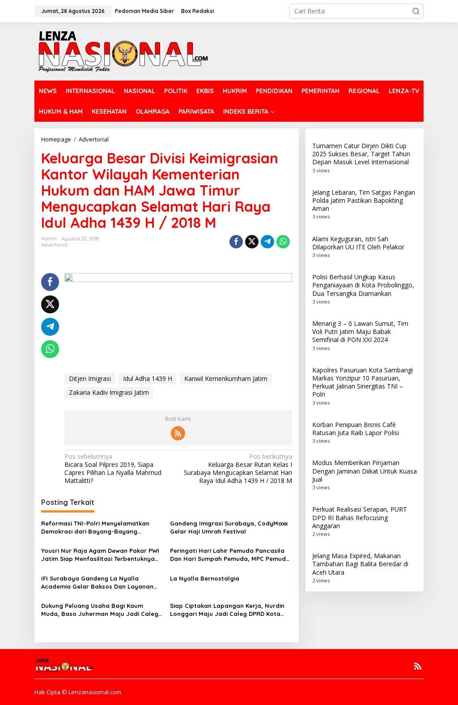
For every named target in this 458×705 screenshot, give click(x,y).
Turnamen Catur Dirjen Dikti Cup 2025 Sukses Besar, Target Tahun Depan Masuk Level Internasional (361, 153)
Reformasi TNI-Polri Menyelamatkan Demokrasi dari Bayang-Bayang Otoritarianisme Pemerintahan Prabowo (100, 527)
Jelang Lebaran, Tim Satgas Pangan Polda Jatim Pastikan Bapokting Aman (363, 200)
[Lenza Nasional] (122, 51)
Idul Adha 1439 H (147, 378)
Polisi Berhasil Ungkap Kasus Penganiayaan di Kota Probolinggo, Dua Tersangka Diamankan (363, 285)
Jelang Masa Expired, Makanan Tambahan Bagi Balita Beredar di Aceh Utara (360, 563)
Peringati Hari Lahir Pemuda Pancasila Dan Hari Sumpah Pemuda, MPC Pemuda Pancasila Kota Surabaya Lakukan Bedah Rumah (230, 555)
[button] (416, 11)
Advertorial (54, 245)
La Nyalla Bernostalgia (204, 578)
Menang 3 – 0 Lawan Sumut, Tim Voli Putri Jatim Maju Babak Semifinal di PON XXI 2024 (360, 331)
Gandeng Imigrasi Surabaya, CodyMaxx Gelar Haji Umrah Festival (229, 527)
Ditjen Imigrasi (90, 378)
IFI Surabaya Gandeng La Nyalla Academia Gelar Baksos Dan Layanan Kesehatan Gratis (97, 582)
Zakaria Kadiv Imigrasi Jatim (109, 392)
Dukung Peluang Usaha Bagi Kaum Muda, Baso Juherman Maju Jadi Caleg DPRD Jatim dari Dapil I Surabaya (99, 610)
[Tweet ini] (252, 241)
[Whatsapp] (283, 241)
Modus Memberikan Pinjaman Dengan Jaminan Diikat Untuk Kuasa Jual (364, 470)
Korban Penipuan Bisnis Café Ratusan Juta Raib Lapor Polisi (355, 428)
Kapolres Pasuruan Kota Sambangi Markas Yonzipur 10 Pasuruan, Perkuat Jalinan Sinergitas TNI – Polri (362, 382)
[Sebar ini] (236, 241)
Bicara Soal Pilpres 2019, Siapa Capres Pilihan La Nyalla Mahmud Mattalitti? (112, 469)
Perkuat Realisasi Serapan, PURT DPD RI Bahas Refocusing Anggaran (359, 517)
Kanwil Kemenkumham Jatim (225, 378)
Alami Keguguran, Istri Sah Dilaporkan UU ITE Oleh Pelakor (358, 243)
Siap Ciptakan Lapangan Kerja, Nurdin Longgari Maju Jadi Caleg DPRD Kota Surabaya (227, 610)
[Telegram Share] (267, 241)
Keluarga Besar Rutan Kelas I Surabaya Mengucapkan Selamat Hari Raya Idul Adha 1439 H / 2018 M (238, 469)
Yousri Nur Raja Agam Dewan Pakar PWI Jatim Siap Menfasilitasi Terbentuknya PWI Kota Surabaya (100, 555)
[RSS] (178, 433)
